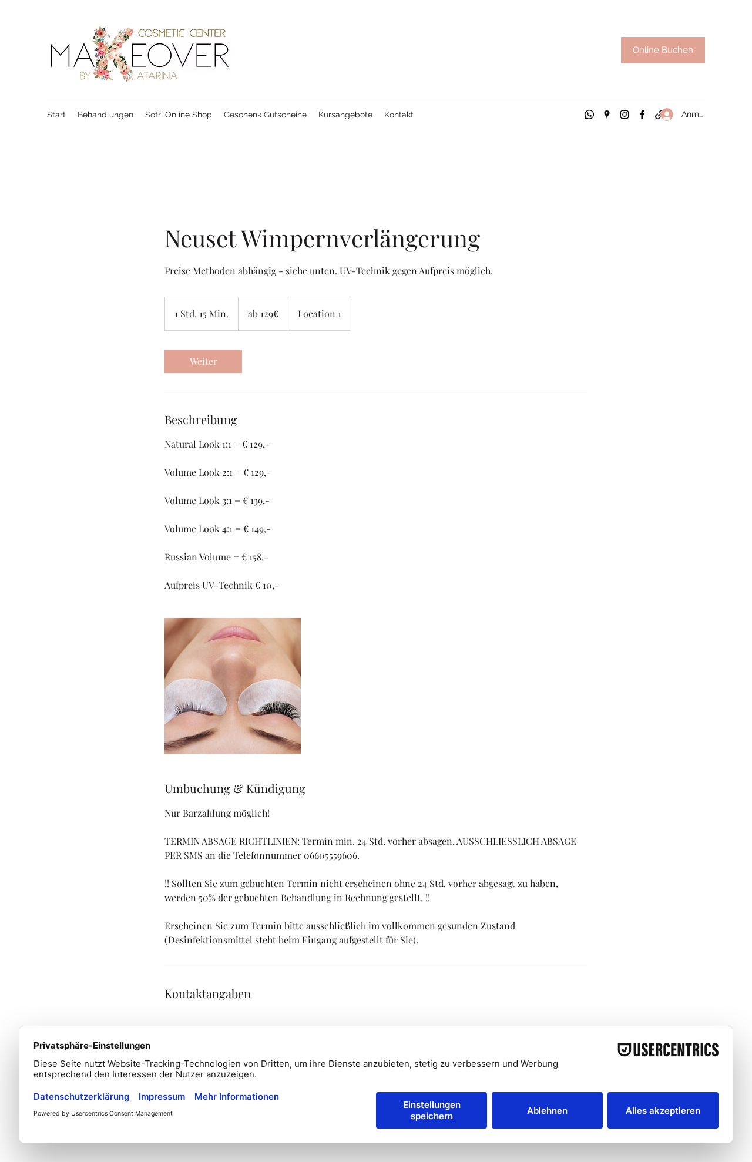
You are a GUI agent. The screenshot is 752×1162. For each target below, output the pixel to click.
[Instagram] (624, 114)
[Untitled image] (232, 686)
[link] (203, 361)
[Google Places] (607, 114)
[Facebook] (642, 114)
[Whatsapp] (589, 114)
